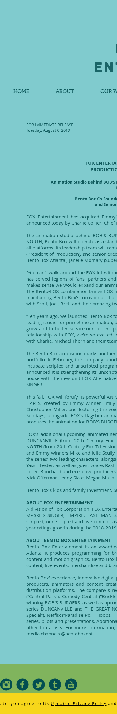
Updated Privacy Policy (79, 703)
